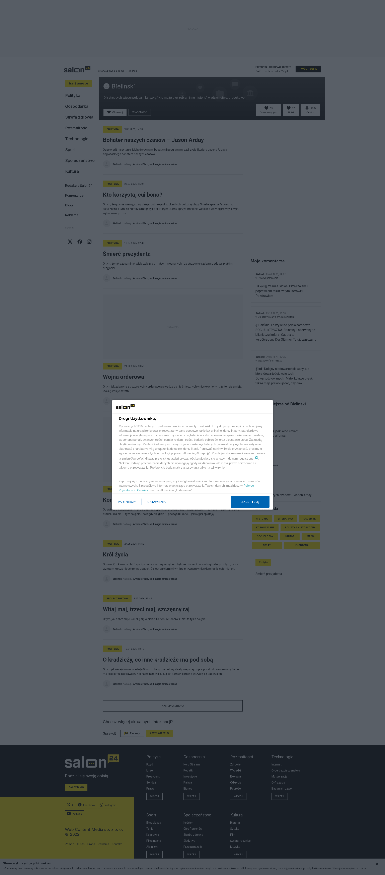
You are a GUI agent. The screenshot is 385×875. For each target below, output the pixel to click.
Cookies (142, 490)
